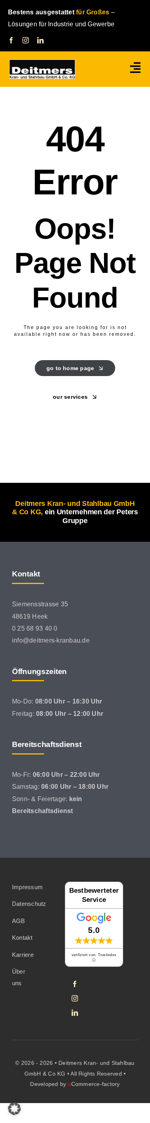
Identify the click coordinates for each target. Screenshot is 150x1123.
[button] (14, 1108)
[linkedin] (40, 40)
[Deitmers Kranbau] (42, 62)
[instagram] (25, 40)
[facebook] (11, 40)
